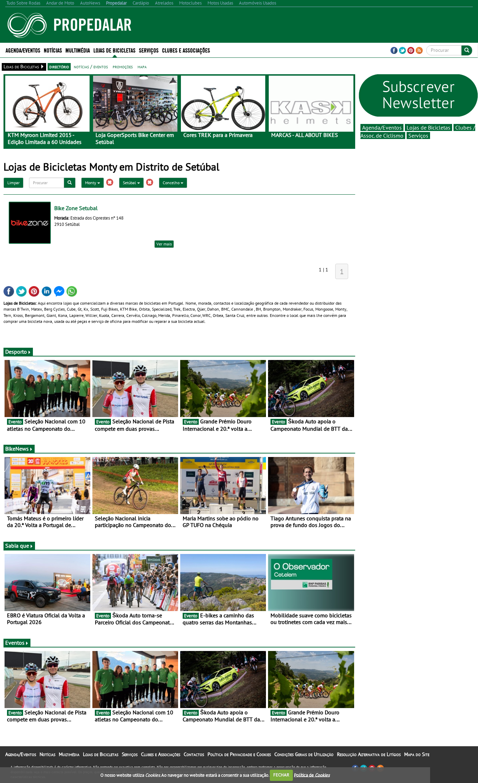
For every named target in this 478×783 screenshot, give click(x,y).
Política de (312, 775)
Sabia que (17, 545)
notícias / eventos (91, 66)
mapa (142, 66)
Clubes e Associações (160, 754)
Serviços (418, 135)
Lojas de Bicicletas (428, 127)
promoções (123, 66)
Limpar (13, 182)
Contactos (194, 754)
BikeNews (17, 448)
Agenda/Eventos (23, 49)
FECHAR (281, 775)
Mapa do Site (416, 754)
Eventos (14, 642)
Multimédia (69, 754)
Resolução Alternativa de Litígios (369, 754)
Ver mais (164, 244)
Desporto (16, 351)
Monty (91, 182)
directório (59, 66)
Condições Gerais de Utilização (303, 754)
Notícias (47, 754)
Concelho (172, 182)
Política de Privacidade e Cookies (239, 754)
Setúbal (130, 182)
